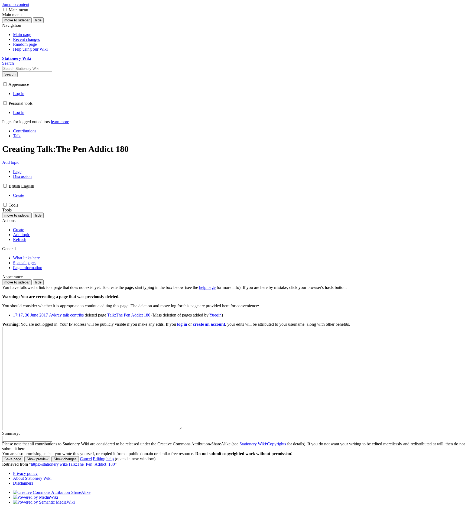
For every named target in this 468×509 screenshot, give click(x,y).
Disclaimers (23, 483)
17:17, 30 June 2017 (30, 315)
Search (9, 74)
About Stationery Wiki (32, 478)
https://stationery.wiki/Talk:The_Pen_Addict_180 (73, 464)
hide (38, 20)
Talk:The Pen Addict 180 (128, 315)
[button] (5, 9)
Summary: (11, 433)
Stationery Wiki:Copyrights (262, 444)
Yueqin (215, 315)
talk (66, 315)
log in (182, 324)
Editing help (103, 458)
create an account (209, 324)
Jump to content (15, 4)
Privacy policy (25, 473)
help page (207, 287)
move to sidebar (17, 20)
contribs (77, 315)
